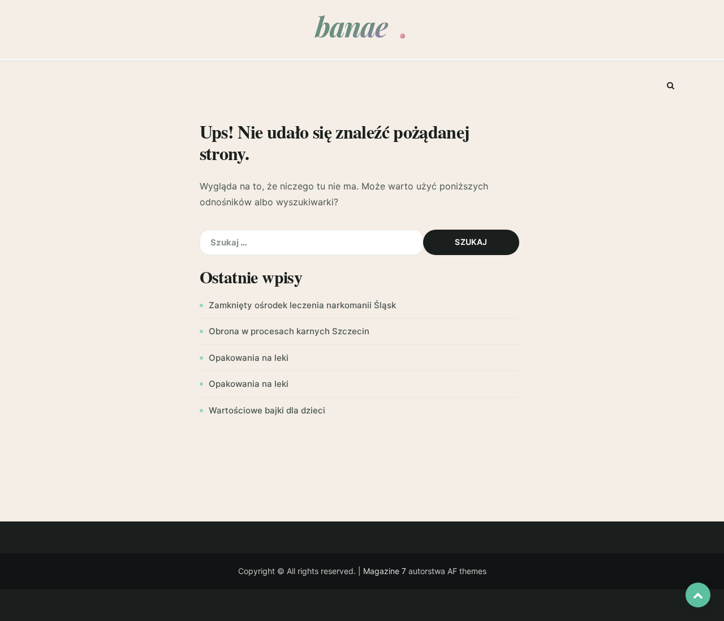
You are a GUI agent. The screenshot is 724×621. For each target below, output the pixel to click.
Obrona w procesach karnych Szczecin (289, 331)
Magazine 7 (384, 571)
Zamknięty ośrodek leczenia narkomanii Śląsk (302, 305)
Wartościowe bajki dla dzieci (267, 410)
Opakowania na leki (248, 357)
